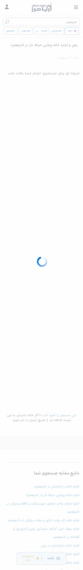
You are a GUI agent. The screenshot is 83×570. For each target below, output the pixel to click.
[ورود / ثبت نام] (7, 7)
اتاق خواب (25, 31)
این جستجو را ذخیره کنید (59, 415)
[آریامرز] (41, 7)
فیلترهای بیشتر (11, 32)
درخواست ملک (27, 558)
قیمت (44, 31)
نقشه (50, 558)
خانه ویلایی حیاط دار (56, 32)
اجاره (75, 58)
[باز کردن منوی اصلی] (76, 7)
